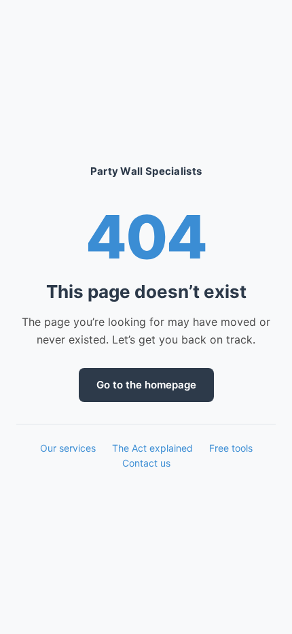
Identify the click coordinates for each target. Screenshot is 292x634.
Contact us (146, 463)
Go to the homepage (146, 384)
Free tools (231, 448)
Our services (68, 448)
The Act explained (152, 448)
